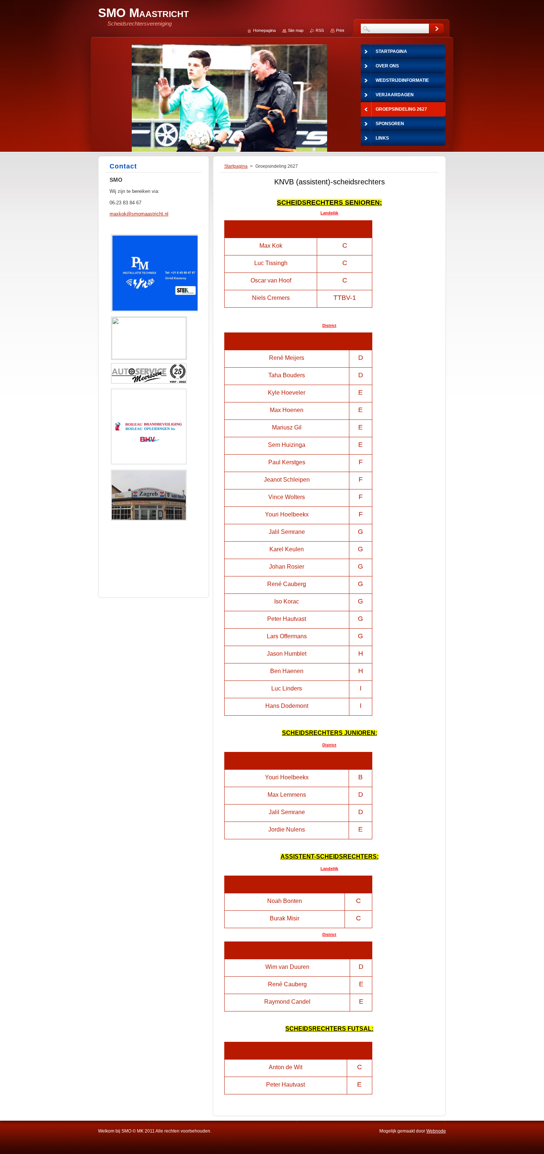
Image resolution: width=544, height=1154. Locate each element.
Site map (295, 30)
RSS (320, 30)
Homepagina (264, 30)
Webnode (436, 1131)
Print (340, 30)
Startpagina (236, 166)
